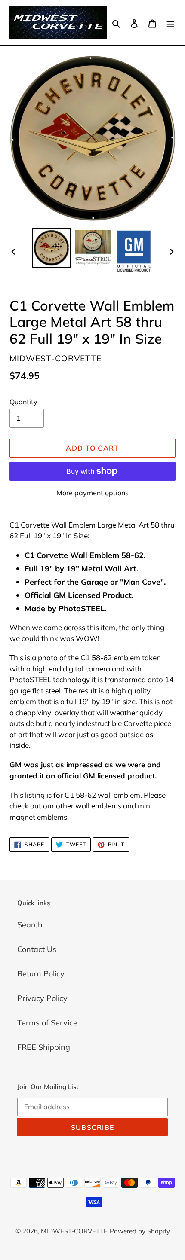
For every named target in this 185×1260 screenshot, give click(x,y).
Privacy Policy (42, 998)
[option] (51, 247)
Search (30, 925)
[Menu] (170, 22)
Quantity (23, 401)
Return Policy (41, 974)
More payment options (92, 492)
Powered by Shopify (140, 1231)
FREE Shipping (43, 1047)
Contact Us (36, 949)
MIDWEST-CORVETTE (74, 1231)
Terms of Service (47, 1023)
